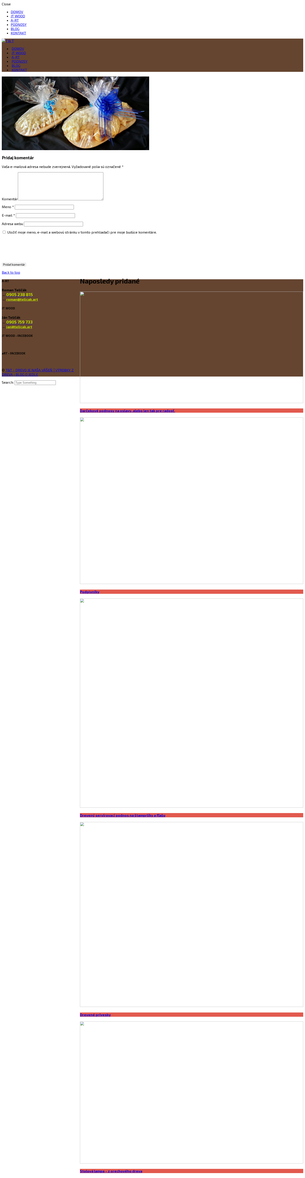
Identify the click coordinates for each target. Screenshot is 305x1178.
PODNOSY (19, 24)
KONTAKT (18, 33)
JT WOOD (18, 16)
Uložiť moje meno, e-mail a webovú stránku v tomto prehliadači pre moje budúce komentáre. (82, 232)
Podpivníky (89, 592)
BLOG (15, 29)
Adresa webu (12, 224)
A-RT (15, 20)
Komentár (10, 199)
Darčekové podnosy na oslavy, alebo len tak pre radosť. (127, 410)
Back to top (11, 272)
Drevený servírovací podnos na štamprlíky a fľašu (122, 815)
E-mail (8, 215)
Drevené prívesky (95, 1014)
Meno (8, 207)
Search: (8, 382)
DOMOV (17, 12)
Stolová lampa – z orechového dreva (111, 1171)
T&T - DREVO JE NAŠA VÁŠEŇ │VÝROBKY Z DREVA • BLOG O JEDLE (38, 372)
